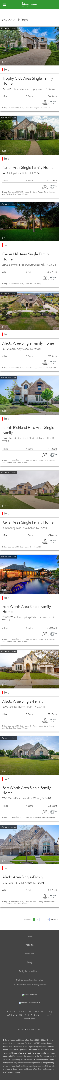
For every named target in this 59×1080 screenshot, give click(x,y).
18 (48, 919)
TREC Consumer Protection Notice (29, 980)
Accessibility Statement (25, 1015)
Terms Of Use (16, 1012)
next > (54, 919)
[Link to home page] (29, 4)
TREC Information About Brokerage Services (30, 985)
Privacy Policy (39, 1012)
